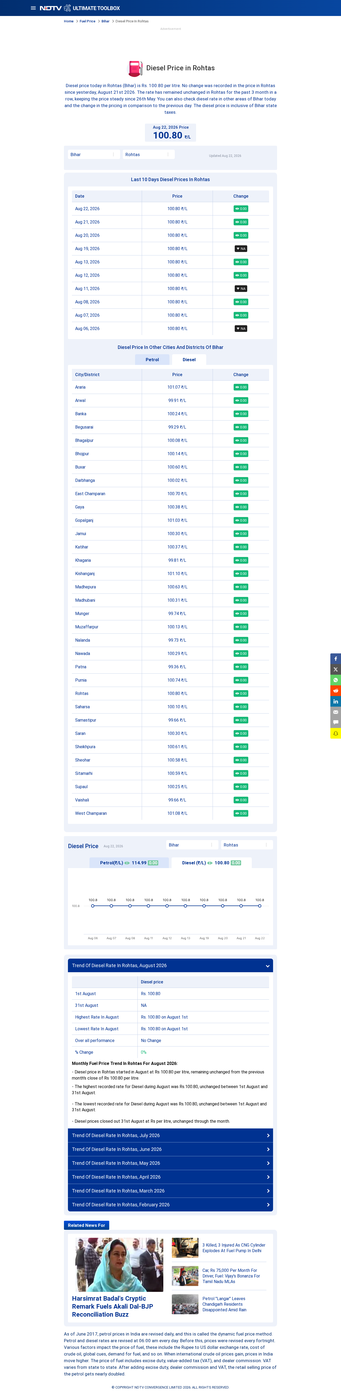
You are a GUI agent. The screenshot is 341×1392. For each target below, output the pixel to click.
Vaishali (82, 800)
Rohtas (81, 693)
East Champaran (90, 493)
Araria (80, 387)
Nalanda (82, 640)
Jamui (80, 533)
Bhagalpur (84, 440)
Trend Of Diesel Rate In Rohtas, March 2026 (118, 1191)
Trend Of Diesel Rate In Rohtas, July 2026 (116, 1135)
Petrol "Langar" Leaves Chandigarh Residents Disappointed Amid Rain (224, 1304)
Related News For (86, 1225)
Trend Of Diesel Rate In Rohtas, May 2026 (116, 1163)
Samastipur (85, 720)
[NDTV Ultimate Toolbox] (80, 8)
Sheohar (82, 760)
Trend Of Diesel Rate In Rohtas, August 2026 (119, 965)
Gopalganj (84, 520)
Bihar (105, 21)
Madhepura (85, 586)
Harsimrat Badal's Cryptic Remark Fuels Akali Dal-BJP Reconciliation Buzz (112, 1306)
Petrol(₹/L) (128, 862)
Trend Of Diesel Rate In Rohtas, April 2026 (116, 1177)
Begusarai (84, 427)
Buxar (80, 467)
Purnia (81, 680)
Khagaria (83, 560)
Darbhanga (85, 480)
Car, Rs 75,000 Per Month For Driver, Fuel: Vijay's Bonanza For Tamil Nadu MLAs (231, 1276)
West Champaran (91, 813)
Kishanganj (85, 573)
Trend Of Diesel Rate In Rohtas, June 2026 (117, 1149)
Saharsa (82, 706)
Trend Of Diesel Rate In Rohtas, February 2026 (121, 1204)
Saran (80, 733)
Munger (82, 613)
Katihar (81, 547)
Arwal (80, 400)
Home (69, 21)
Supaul (81, 786)
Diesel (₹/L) (211, 862)
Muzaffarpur (86, 626)
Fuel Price (87, 21)
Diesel (189, 359)
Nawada (82, 653)
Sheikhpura (85, 746)
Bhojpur (82, 453)
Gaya (79, 507)
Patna (80, 666)
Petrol (152, 359)
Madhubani (85, 600)
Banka (80, 413)
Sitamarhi (83, 773)
